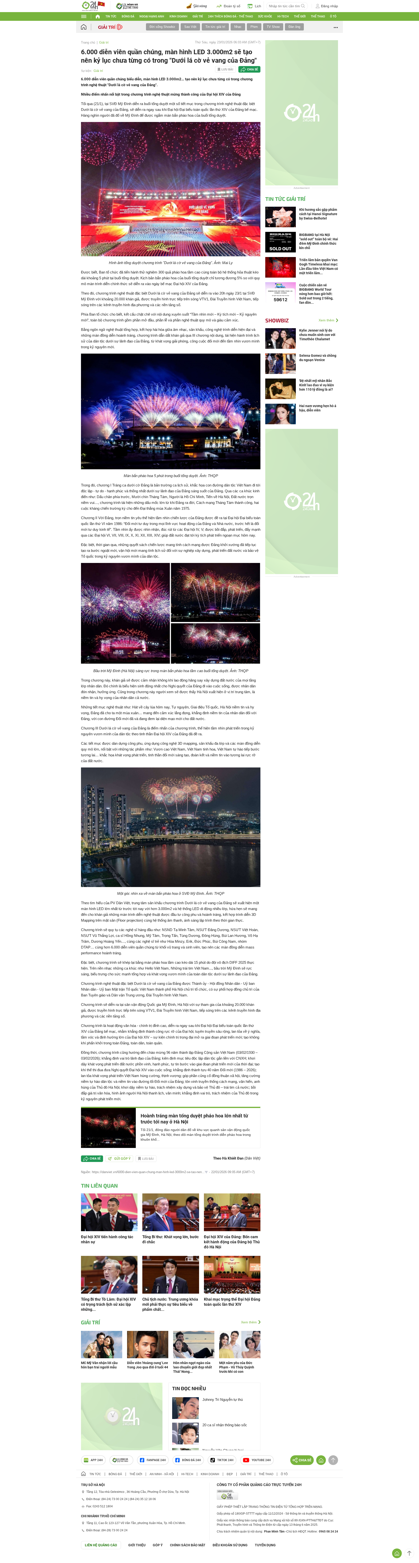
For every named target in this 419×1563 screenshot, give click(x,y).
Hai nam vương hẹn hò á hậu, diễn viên (317, 408)
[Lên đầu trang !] (409, 1553)
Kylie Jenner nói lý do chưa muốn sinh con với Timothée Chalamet (317, 334)
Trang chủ (88, 42)
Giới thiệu (136, 1545)
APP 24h (97, 1460)
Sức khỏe (265, 16)
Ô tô (333, 16)
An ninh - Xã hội (162, 1474)
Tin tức (110, 16)
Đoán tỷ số (232, 6)
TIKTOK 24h (225, 1460)
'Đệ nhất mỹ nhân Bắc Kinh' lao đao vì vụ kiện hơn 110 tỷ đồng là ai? (316, 385)
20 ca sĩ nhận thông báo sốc (224, 1425)
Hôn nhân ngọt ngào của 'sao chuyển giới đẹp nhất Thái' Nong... (192, 1367)
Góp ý (158, 1545)
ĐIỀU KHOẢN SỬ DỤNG (230, 1545)
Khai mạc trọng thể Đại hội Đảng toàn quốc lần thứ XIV (232, 1302)
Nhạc (238, 27)
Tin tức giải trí (215, 27)
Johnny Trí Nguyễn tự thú (222, 1399)
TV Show (273, 27)
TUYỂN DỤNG (265, 1545)
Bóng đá (128, 16)
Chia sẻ (252, 69)
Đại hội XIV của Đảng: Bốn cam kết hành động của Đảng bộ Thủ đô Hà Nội (232, 1242)
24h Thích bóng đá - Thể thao (230, 16)
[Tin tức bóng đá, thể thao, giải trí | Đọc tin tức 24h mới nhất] (93, 6)
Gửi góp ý (122, 1159)
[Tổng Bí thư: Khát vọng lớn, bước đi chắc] (170, 1212)
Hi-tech (283, 16)
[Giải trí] (111, 27)
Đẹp (230, 1474)
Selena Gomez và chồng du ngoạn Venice (317, 358)
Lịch (258, 6)
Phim (254, 27)
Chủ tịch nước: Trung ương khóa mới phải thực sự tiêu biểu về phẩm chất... (170, 1304)
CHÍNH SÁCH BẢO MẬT (187, 1545)
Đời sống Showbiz (162, 27)
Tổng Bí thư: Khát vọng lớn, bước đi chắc (170, 1239)
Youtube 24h (261, 1460)
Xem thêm (249, 1322)
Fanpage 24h (156, 1460)
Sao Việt (190, 27)
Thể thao (318, 16)
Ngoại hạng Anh (151, 16)
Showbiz (277, 320)
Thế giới (300, 16)
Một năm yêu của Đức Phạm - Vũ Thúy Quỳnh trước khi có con (236, 1367)
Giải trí (198, 16)
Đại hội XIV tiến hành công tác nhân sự (107, 1239)
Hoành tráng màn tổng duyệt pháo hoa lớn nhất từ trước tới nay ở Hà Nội (194, 1119)
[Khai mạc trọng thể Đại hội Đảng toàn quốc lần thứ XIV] (232, 1274)
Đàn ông (294, 27)
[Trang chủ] (88, 27)
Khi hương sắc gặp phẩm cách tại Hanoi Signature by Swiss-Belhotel (318, 214)
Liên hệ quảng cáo (101, 1545)
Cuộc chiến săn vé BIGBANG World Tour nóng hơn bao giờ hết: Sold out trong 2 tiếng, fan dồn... (316, 293)
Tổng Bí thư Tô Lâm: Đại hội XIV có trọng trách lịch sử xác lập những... (108, 1304)
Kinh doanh (178, 16)
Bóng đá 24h (191, 1460)
